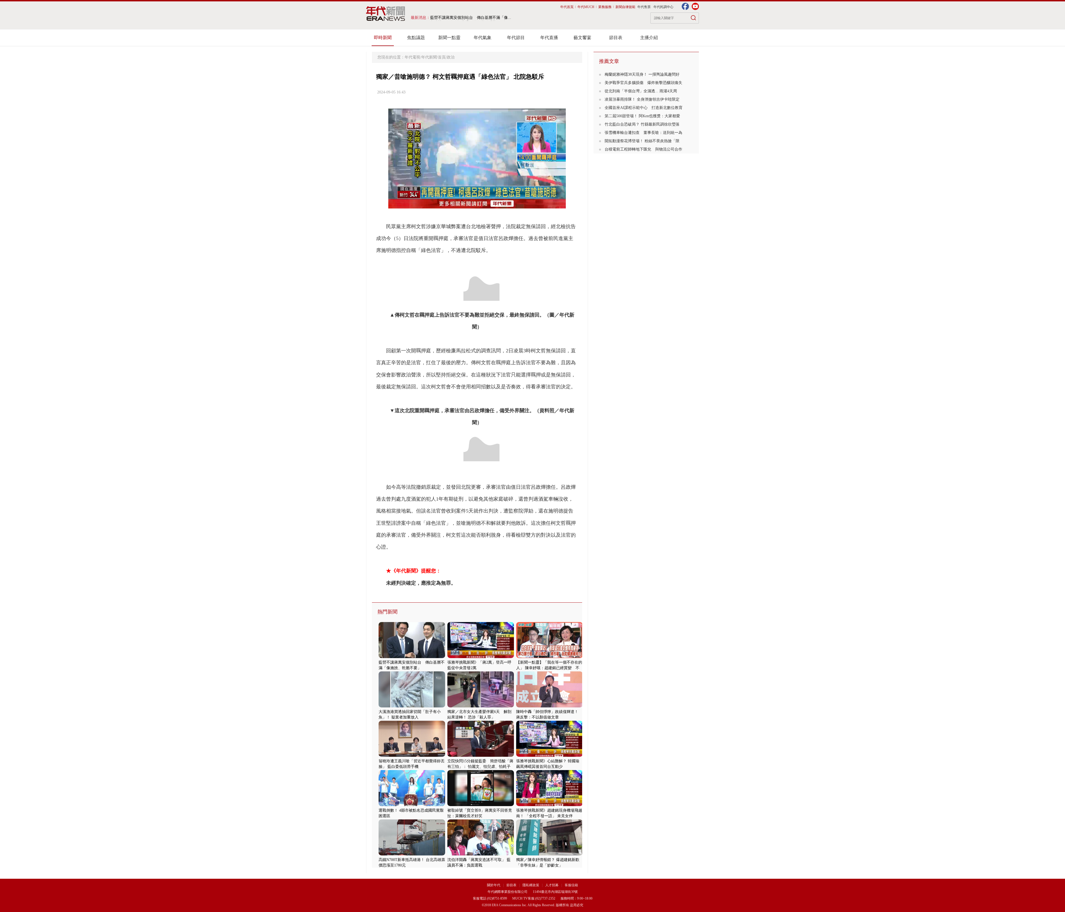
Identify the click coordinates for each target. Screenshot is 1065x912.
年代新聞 (429, 57)
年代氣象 (482, 37)
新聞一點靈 (449, 37)
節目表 (615, 37)
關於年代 (493, 885)
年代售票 (644, 7)
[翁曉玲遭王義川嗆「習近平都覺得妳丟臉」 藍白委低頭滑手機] (412, 755)
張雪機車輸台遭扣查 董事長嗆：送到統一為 (643, 133)
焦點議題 (416, 37)
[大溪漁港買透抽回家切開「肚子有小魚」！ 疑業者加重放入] (412, 706)
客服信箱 (571, 885)
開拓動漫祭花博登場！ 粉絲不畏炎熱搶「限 (642, 141)
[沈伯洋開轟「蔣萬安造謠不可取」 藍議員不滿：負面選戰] (480, 854)
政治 (451, 57)
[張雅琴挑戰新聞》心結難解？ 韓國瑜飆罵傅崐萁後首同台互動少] (549, 755)
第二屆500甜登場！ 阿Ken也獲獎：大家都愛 (642, 116)
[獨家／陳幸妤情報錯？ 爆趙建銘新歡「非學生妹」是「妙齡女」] (549, 854)
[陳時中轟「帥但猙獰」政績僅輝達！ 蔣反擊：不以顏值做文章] (549, 706)
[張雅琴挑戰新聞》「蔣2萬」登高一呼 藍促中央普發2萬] (480, 657)
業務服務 (605, 7)
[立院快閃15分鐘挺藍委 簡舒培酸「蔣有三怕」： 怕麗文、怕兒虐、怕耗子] (480, 755)
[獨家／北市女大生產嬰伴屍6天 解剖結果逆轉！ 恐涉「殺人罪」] (480, 706)
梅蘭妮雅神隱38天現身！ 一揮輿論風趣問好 (642, 74)
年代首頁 (567, 7)
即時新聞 (383, 37)
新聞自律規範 (625, 7)
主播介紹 (649, 37)
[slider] (477, 204)
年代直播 (549, 37)
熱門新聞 (387, 612)
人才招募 (552, 885)
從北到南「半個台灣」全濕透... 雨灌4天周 (641, 91)
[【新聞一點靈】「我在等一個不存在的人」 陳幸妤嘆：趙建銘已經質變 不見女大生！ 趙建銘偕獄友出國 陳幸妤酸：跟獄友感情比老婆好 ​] (549, 657)
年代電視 (412, 57)
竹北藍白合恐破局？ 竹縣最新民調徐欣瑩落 (642, 124)
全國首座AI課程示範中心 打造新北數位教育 (644, 108)
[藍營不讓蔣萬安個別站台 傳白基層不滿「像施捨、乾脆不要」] (412, 657)
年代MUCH (585, 7)
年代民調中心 (663, 7)
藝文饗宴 (582, 37)
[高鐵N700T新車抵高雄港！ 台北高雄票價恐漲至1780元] (412, 854)
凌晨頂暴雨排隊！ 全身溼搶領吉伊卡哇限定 (642, 99)
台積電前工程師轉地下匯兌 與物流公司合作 (643, 149)
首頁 (442, 57)
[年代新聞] (385, 13)
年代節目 (516, 37)
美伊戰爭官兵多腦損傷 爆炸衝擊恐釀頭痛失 (643, 83)
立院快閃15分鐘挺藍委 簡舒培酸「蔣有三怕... (470, 18)
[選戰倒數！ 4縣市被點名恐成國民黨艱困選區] (412, 805)
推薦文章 (609, 61)
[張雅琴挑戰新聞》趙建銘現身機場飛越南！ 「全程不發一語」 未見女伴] (549, 805)
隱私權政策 (531, 885)
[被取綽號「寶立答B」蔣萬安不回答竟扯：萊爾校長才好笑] (480, 805)
